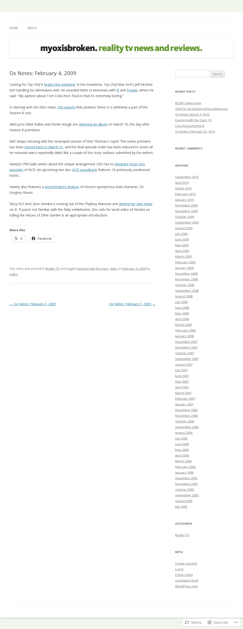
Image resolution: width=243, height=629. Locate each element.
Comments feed (186, 580)
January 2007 (184, 404)
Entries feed (184, 575)
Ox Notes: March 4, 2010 (192, 114)
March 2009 (183, 256)
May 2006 (182, 450)
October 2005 (184, 489)
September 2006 (187, 427)
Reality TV (52, 268)
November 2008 (186, 279)
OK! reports (66, 107)
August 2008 (183, 296)
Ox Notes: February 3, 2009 (32, 304)
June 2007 (182, 376)
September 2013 (187, 177)
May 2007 (182, 381)
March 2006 (183, 461)
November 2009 (186, 211)
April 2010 (182, 182)
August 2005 (183, 501)
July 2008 (181, 302)
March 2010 (183, 188)
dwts (113, 268)
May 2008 (182, 313)
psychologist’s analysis (62, 186)
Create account (186, 563)
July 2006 (181, 438)
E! (118, 90)
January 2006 (184, 472)
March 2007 (183, 393)
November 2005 (186, 484)
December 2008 (186, 273)
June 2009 (182, 239)
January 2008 (184, 336)
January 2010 (184, 200)
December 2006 (186, 410)
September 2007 (187, 359)
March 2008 (183, 325)
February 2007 (185, 398)
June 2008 (182, 308)
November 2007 (186, 347)
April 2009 (182, 251)
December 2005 (186, 478)
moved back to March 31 (43, 147)
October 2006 (184, 421)
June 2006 (182, 444)
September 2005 (187, 495)
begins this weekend (59, 84)
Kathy (13, 274)
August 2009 (183, 228)
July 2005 (181, 506)
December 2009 (186, 205)
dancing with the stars (93, 268)
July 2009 (181, 234)
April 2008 (182, 319)
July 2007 (181, 370)
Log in (179, 569)
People (132, 90)
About (32, 28)
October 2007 (184, 353)
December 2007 (186, 342)
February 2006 (185, 467)
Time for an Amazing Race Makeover (201, 109)
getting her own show (135, 204)
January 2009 (184, 268)
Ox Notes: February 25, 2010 (195, 131)
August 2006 (183, 433)
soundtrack (84, 169)
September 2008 (187, 290)
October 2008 (184, 285)
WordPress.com (186, 586)
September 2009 (187, 222)
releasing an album (93, 124)
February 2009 (185, 262)
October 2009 (184, 217)
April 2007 (182, 387)
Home (13, 28)
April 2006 (182, 455)
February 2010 (185, 194)
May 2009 (182, 245)
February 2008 (185, 330)
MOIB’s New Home (188, 103)
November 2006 (186, 415)
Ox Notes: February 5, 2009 (132, 304)
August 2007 (183, 364)
